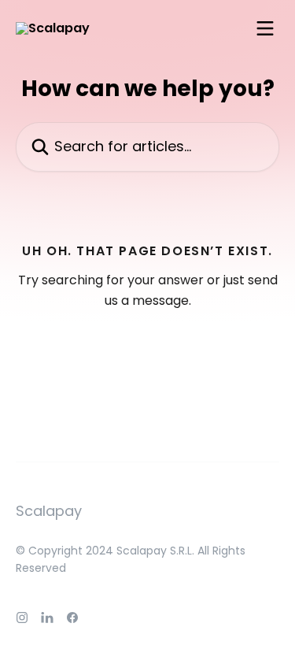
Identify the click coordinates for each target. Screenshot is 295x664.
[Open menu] (265, 28)
